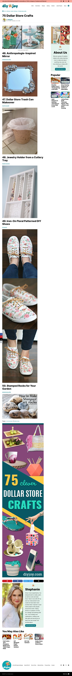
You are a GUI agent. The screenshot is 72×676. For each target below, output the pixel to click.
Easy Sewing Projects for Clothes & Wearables (65, 87)
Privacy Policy (47, 665)
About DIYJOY (27, 665)
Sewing (48, 5)
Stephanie (10, 19)
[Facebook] (63, 1)
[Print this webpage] (1, 342)
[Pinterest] (68, 1)
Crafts (32, 5)
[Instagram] (61, 1)
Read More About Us (60, 69)
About (65, 5)
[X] (66, 1)
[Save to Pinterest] (1, 336)
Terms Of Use (33, 665)
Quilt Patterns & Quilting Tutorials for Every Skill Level (55, 102)
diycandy (4, 227)
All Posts (8, 11)
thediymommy (6, 163)
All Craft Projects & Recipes (18, 665)
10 (15, 421)
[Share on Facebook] (1, 334)
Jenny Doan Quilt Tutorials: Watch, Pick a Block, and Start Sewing (65, 103)
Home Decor (37, 5)
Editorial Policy (40, 665)
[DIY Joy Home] (10, 6)
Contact (53, 665)
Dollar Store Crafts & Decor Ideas (39, 642)
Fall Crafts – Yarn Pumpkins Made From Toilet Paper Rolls (6, 644)
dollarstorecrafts (6, 59)
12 (18, 421)
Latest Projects (59, 5)
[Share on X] (1, 339)
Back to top (65, 673)
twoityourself (5, 105)
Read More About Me (30, 625)
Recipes (43, 5)
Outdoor (53, 5)
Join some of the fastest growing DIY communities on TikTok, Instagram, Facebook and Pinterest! (24, 1)
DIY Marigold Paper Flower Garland (16, 644)
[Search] (68, 5)
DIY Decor (15, 11)
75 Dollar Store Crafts (22, 11)
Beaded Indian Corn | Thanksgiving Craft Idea (56, 87)
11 (17, 421)
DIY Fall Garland (27, 641)
